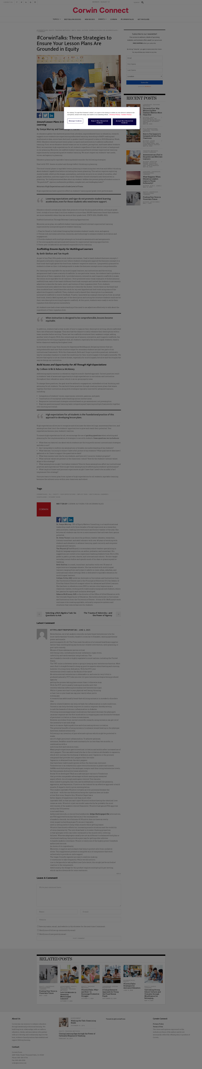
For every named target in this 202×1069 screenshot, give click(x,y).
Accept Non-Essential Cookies (124, 122)
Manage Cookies (75, 121)
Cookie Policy (126, 114)
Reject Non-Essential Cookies (99, 122)
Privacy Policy (115, 114)
